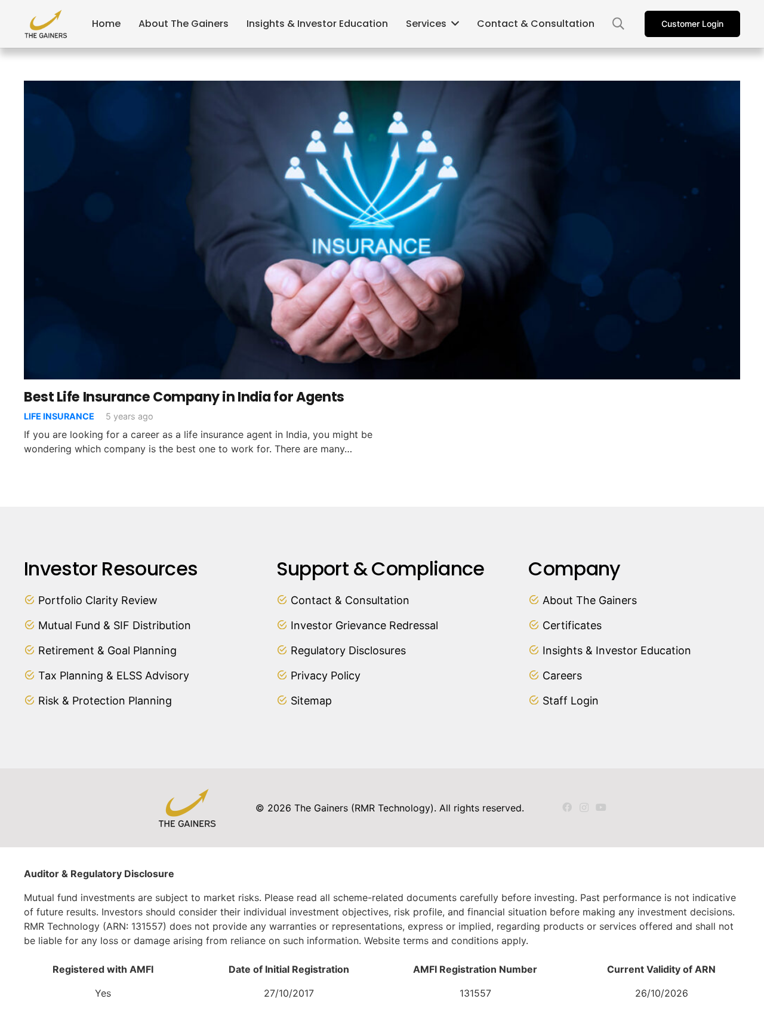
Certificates (572, 625)
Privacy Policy (326, 675)
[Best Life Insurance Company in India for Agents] (382, 88)
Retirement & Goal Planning (107, 650)
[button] (618, 24)
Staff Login (571, 700)
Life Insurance (59, 416)
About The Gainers (590, 600)
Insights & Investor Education (617, 650)
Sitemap (311, 700)
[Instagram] (584, 807)
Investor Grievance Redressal (364, 625)
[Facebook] (567, 807)
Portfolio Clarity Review (98, 600)
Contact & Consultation (350, 600)
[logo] (46, 24)
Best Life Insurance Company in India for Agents (184, 396)
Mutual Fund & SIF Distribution (114, 625)
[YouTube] (601, 807)
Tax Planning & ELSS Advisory (113, 675)
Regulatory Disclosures (348, 650)
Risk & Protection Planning (105, 700)
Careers (562, 675)
